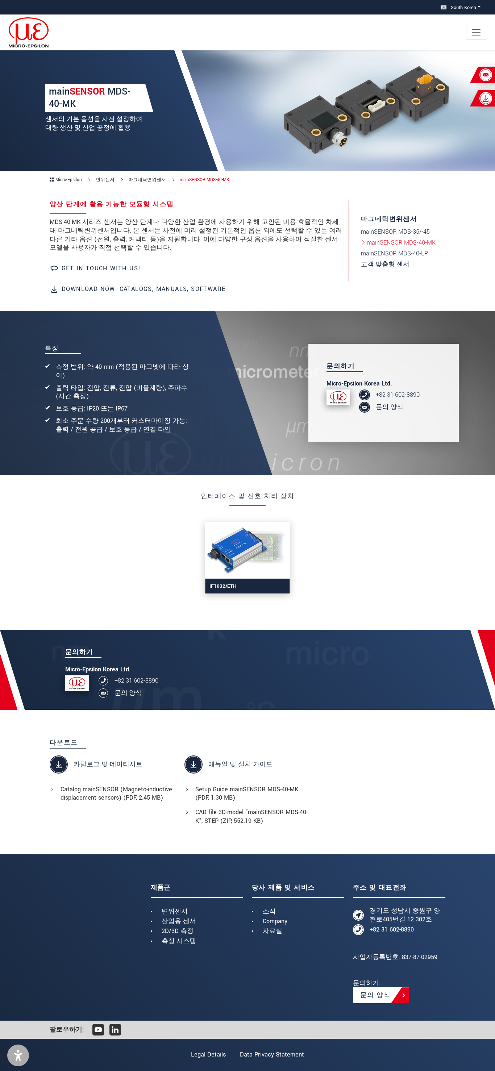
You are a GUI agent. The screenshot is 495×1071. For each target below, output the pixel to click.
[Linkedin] (115, 1029)
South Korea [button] (462, 7)
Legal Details (208, 1054)
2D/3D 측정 (178, 931)
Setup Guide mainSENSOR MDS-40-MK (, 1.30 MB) (246, 793)
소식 (269, 911)
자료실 (272, 931)
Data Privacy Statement (272, 1054)
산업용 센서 (179, 921)
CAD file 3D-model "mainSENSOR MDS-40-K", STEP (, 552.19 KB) (251, 816)
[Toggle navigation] (476, 32)
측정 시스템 (179, 941)
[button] (18, 1055)
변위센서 (175, 911)
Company (275, 921)
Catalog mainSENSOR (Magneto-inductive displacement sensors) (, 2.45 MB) (116, 793)
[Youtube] (98, 1029)
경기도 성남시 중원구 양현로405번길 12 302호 (405, 915)
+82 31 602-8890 (398, 395)
